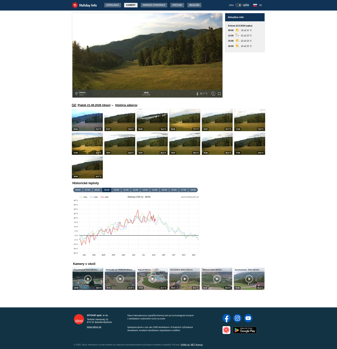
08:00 (97, 190)
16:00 (174, 190)
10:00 (116, 190)
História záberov (126, 105)
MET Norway (197, 345)
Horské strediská (154, 5)
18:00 (193, 190)
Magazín (194, 5)
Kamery (130, 5)
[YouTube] (248, 318)
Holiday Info (81, 3)
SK (260, 5)
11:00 (125, 190)
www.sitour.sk (94, 327)
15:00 (164, 190)
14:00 (154, 190)
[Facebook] (226, 318)
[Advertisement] (245, 75)
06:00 (78, 190)
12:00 (135, 190)
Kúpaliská (112, 5)
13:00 (145, 190)
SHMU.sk (185, 345)
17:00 (183, 190)
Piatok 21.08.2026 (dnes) (94, 105)
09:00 (106, 190)
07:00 (87, 190)
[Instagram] (237, 318)
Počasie (177, 5)
